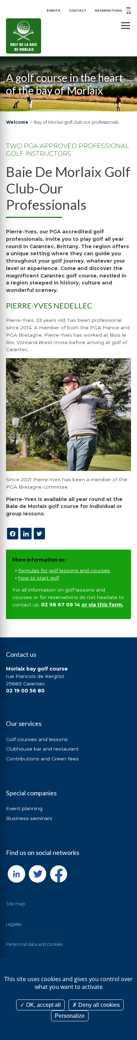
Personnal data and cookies (34, 944)
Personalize (70, 1016)
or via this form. (102, 604)
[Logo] (23, 36)
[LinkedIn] (16, 874)
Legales (13, 924)
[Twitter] (37, 874)
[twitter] (39, 533)
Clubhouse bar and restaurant (42, 749)
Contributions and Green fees (42, 758)
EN (128, 13)
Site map (15, 903)
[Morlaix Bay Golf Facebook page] (58, 874)
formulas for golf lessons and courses (64, 570)
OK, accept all (43, 1005)
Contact (77, 10)
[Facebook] (12, 533)
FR (128, 8)
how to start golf (38, 578)
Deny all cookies (98, 1005)
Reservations (108, 10)
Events (53, 10)
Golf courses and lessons (37, 739)
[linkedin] (26, 533)
